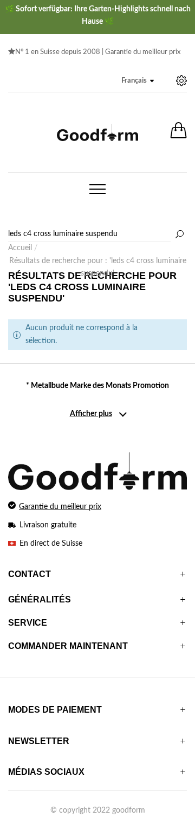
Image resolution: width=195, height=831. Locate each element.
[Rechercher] (179, 235)
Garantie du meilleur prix (142, 52)
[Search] (97, 234)
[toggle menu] (97, 189)
